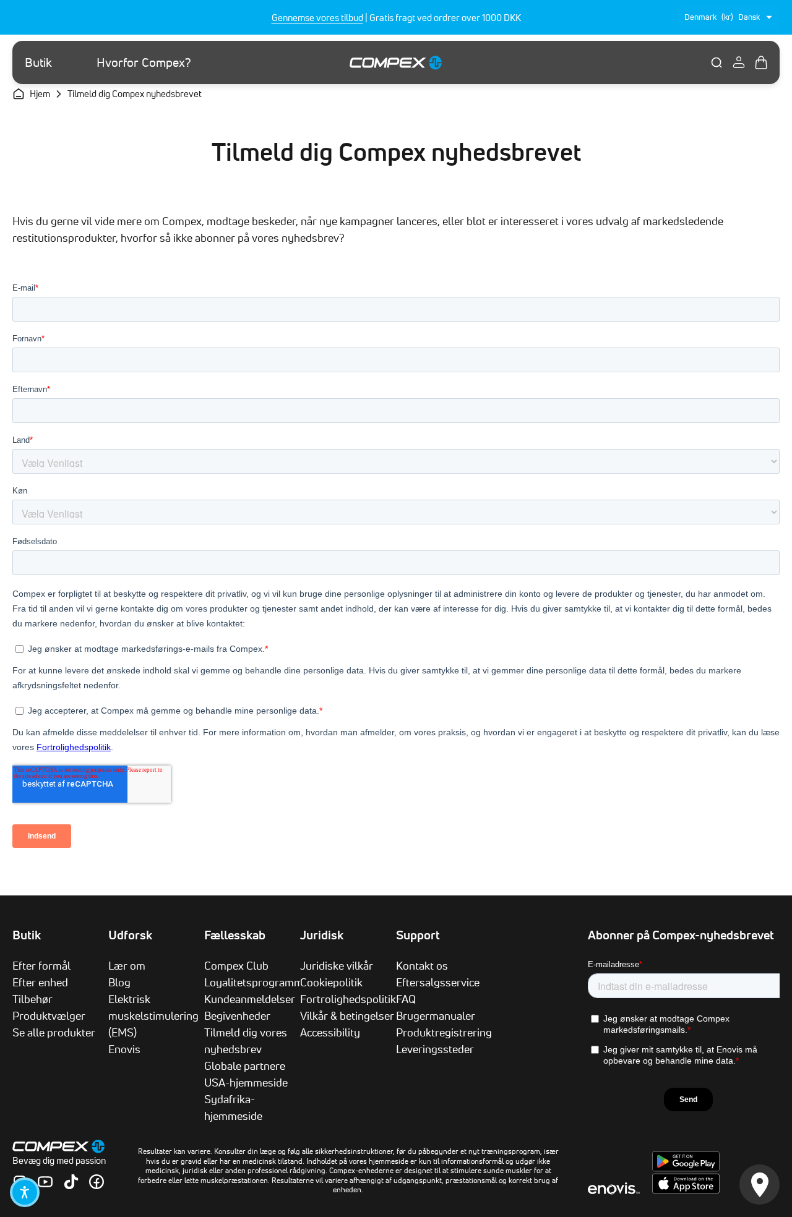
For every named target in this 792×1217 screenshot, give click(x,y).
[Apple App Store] (686, 1190)
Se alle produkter (53, 1032)
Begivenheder (237, 1015)
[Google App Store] (686, 1168)
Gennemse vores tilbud (317, 17)
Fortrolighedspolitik (348, 999)
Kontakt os (422, 965)
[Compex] (396, 62)
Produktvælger (48, 1015)
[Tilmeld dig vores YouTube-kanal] (45, 1181)
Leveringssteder (435, 1049)
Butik (38, 62)
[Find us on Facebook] (96, 1181)
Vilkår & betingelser (347, 1015)
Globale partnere (244, 1065)
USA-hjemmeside (246, 1082)
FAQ (406, 999)
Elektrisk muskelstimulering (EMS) (153, 1015)
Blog (119, 982)
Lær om (126, 965)
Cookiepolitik (331, 982)
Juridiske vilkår (336, 965)
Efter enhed (40, 982)
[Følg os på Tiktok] (71, 1181)
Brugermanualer (435, 1015)
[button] (25, 1192)
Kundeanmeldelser (249, 999)
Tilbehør (32, 999)
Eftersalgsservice (438, 982)
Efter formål (41, 965)
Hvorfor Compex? (144, 62)
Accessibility (330, 1032)
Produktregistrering (444, 1032)
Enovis (124, 1049)
